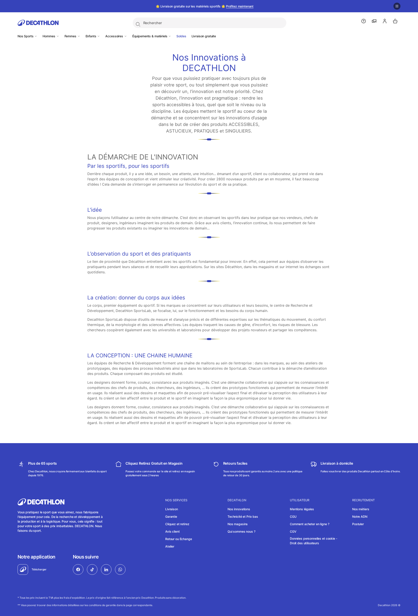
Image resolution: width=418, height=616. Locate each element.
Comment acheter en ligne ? (309, 524)
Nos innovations (239, 509)
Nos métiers (360, 509)
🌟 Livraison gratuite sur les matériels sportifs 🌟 (204, 6)
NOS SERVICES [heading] (176, 500)
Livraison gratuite (204, 36)
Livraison (171, 509)
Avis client (172, 531)
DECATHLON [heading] (237, 500)
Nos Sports (26, 36)
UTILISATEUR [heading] (299, 500)
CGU (293, 516)
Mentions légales (302, 509)
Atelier (169, 546)
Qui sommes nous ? (241, 531)
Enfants (91, 36)
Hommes (49, 36)
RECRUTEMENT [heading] (363, 500)
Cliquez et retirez (177, 524)
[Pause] (396, 6)
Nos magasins (238, 524)
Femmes (71, 36)
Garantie (171, 516)
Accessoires (114, 36)
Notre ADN (359, 516)
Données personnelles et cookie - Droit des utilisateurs (313, 541)
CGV (293, 531)
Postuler (358, 524)
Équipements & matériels (150, 36)
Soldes (181, 36)
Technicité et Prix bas (243, 516)
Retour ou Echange (178, 539)
